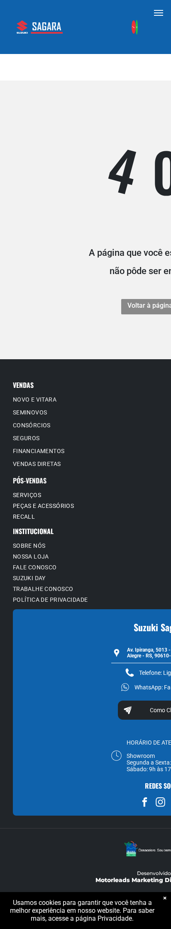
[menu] (158, 13)
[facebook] (144, 803)
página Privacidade (104, 918)
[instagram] (160, 803)
